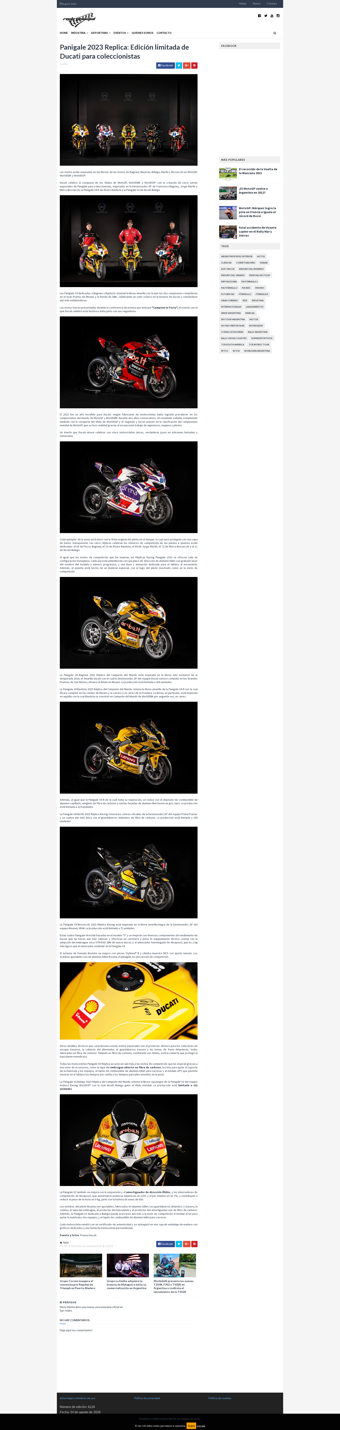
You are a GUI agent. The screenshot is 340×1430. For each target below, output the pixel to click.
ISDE (245, 300)
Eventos (120, 32)
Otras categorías (232, 332)
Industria (78, 32)
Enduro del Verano (233, 275)
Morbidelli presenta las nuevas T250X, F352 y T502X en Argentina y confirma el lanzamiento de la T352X (174, 1286)
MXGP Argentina (231, 313)
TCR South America (232, 344)
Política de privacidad (147, 1398)
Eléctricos (228, 269)
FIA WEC (246, 288)
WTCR (236, 350)
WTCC (224, 350)
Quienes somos (142, 32)
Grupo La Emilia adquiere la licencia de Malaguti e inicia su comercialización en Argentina (126, 1284)
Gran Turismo (229, 300)
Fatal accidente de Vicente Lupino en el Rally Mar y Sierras (257, 231)
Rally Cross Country (234, 338)
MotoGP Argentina (233, 319)
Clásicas (226, 262)
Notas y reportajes (233, 325)
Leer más (201, 1425)
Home (242, 3)
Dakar (264, 262)
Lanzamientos (94, 1246)
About (257, 3)
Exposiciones (229, 281)
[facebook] (260, 15)
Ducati (64, 1246)
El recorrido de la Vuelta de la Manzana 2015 (258, 171)
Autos (261, 256)
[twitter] (266, 15)
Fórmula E (262, 294)
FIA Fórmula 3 (229, 288)
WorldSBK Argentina (257, 350)
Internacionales (231, 306)
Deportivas (99, 32)
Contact (272, 3)
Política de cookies (219, 1398)
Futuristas (227, 294)
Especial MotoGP (259, 275)
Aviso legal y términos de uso (77, 1398)
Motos (109, 1246)
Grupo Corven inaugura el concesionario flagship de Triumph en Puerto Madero (77, 1284)
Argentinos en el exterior (236, 256)
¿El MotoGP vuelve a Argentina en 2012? (253, 190)
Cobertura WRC (245, 262)
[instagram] (278, 15)
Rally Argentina (258, 332)
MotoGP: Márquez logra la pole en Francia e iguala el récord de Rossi (257, 212)
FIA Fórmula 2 (249, 281)
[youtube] (272, 15)
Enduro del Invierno (251, 269)
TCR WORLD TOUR (259, 344)
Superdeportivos (262, 338)
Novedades (256, 325)
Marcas (250, 313)
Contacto (164, 32)
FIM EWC (259, 288)
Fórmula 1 (245, 294)
